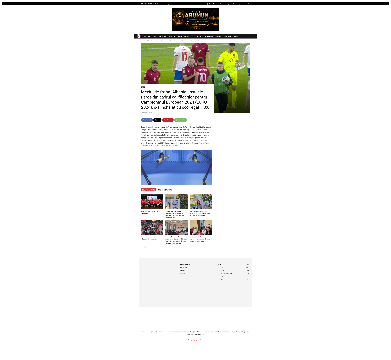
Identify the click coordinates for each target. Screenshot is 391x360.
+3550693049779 (147, 4)
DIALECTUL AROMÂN (185, 36)
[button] (248, 4)
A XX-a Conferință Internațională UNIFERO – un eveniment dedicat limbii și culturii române (200, 239)
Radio (236, 36)
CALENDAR (209, 36)
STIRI (154, 36)
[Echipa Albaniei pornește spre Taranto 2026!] (152, 201)
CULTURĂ (172, 36)
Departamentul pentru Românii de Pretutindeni (172, 332)
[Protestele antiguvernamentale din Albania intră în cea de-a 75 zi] (152, 227)
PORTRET (199, 36)
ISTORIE (147, 36)
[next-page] (145, 247)
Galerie (218, 36)
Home (143, 41)
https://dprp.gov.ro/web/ (195, 340)
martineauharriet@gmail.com (166, 4)
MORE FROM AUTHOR (165, 190)
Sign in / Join (242, 4)
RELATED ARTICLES (148, 190)
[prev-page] (142, 247)
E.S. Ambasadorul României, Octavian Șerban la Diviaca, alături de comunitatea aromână (200, 213)
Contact (227, 36)
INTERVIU (162, 36)
